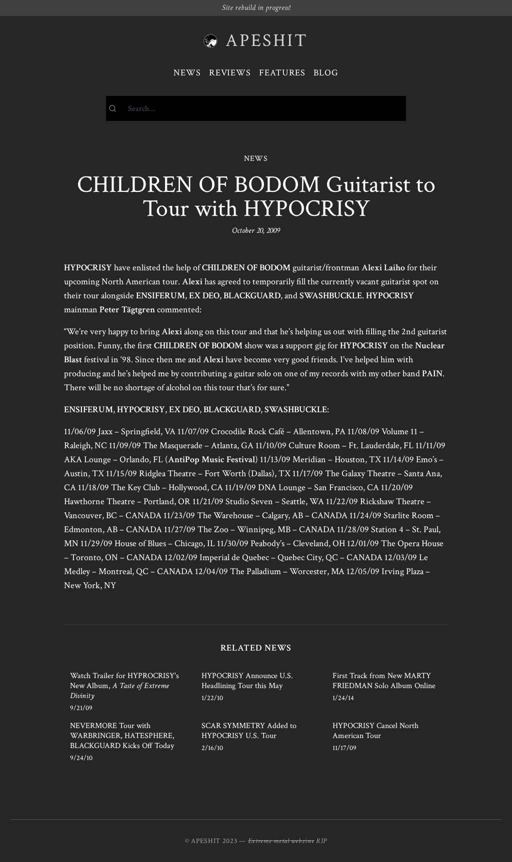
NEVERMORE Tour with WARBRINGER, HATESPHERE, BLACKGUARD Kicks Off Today (122, 736)
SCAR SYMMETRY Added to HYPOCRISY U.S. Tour (249, 731)
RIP (321, 841)
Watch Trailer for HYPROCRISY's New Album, (124, 686)
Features (282, 72)
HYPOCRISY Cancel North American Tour (375, 731)
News (187, 72)
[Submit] (117, 108)
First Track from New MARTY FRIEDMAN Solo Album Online (384, 681)
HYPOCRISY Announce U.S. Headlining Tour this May (247, 681)
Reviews (230, 72)
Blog (326, 72)
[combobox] (256, 108)
